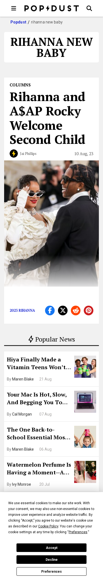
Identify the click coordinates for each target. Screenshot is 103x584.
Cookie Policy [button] (48, 526)
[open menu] (13, 8)
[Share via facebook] (50, 310)
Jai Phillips (28, 153)
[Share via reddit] (75, 310)
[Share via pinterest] (88, 310)
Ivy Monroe (21, 484)
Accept (51, 548)
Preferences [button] (78, 532)
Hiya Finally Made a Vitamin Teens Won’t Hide (36, 364)
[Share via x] (63, 310)
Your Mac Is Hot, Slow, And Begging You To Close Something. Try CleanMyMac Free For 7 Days (38, 399)
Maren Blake (23, 379)
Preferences (51, 572)
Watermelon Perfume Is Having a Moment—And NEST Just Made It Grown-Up (39, 469)
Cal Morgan (22, 414)
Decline (52, 560)
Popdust (18, 22)
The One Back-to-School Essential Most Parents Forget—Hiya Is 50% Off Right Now (39, 434)
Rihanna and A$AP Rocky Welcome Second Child (47, 117)
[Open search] (89, 8)
